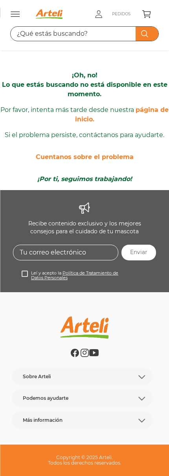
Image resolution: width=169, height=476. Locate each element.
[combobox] (84, 34)
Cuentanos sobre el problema (85, 157)
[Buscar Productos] (146, 34)
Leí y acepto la (74, 275)
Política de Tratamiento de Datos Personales (74, 275)
